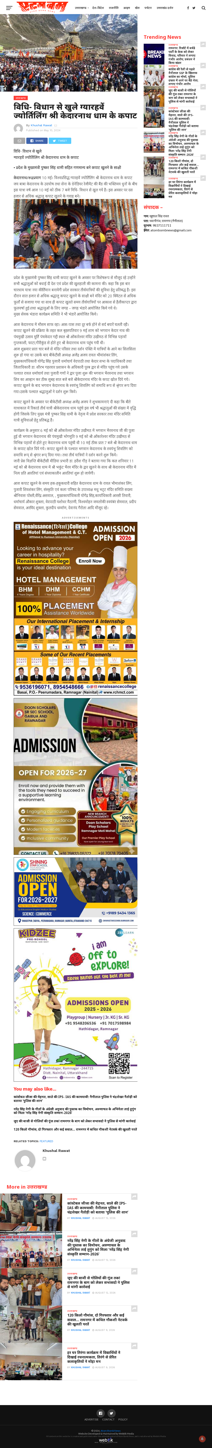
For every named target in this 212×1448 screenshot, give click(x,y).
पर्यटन (148, 8)
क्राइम (127, 8)
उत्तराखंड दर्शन (165, 8)
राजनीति (114, 8)
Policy (123, 1419)
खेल (137, 8)
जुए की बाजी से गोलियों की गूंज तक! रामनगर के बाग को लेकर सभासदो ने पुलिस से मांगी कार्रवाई (75, 1121)
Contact (108, 1419)
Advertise (91, 1419)
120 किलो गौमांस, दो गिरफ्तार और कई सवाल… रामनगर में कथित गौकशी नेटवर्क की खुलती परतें (75, 1129)
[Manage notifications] (202, 1439)
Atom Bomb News (111, 1430)
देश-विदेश (98, 8)
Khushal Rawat (41, 125)
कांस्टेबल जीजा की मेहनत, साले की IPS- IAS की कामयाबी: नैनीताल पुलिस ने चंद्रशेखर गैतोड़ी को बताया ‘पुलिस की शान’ (75, 1099)
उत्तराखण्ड (80, 8)
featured (46, 1141)
